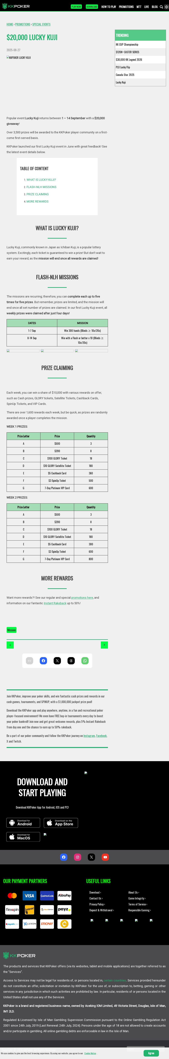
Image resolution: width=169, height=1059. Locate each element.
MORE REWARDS (38, 201)
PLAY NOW (76, 6)
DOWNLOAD (92, 6)
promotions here (82, 597)
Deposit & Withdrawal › (101, 910)
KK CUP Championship (127, 44)
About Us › (133, 892)
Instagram (89, 735)
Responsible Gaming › (139, 910)
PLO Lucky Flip (123, 67)
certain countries (115, 980)
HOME (10, 24)
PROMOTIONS (22, 24)
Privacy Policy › (97, 904)
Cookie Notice (90, 1053)
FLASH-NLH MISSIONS (41, 187)
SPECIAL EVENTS (41, 24)
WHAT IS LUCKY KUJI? (41, 179)
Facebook (101, 735)
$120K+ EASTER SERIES (127, 52)
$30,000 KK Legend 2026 (129, 60)
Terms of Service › (137, 904)
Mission (11, 630)
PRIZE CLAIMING (38, 194)
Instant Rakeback (55, 603)
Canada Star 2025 (125, 75)
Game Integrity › (137, 898)
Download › (95, 892)
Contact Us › (96, 898)
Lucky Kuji (121, 82)
